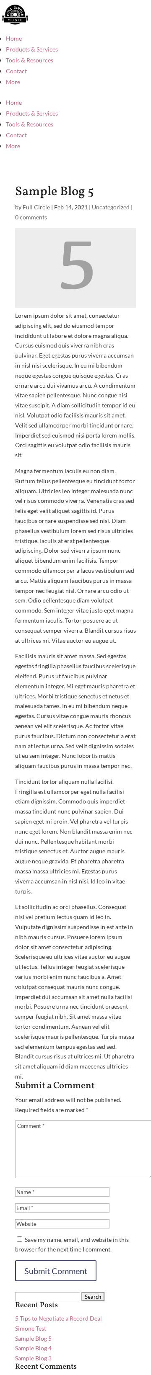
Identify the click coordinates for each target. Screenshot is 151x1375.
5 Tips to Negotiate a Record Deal (58, 1318)
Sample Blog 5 (33, 1338)
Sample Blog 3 (33, 1358)
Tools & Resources (29, 60)
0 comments (31, 217)
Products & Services (32, 49)
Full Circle (36, 207)
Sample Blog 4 (33, 1348)
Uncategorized (111, 207)
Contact (16, 71)
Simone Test (30, 1328)
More (13, 81)
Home (14, 38)
